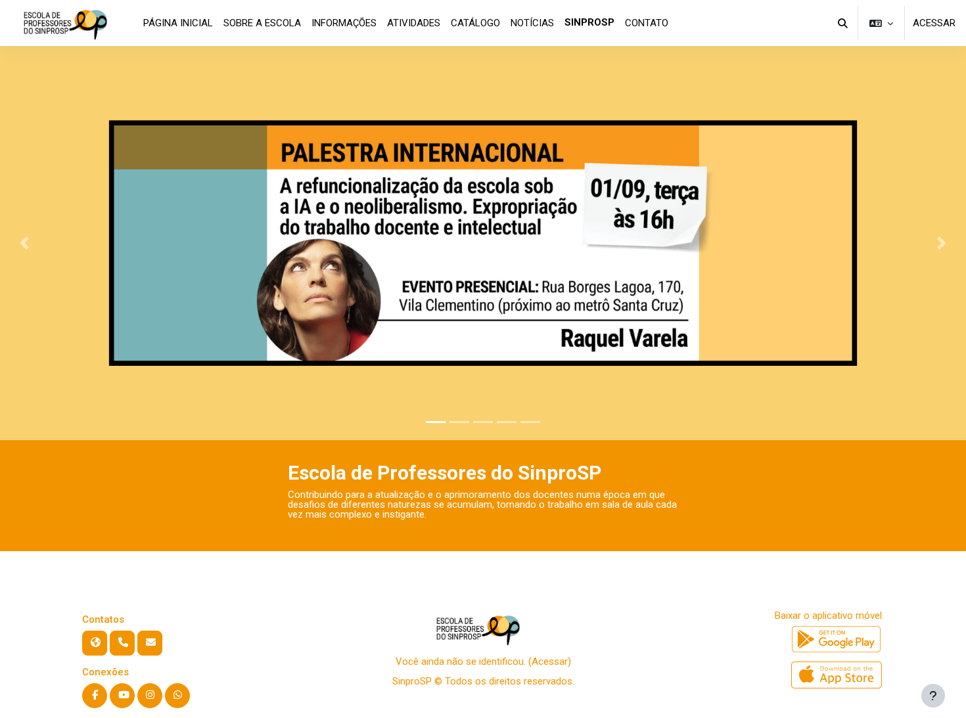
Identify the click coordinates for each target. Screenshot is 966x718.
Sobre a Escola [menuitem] (262, 23)
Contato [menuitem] (646, 23)
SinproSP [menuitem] (589, 22)
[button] (843, 23)
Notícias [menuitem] (532, 23)
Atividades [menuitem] (413, 23)
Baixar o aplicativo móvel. (829, 615)
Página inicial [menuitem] (178, 23)
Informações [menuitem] (344, 23)
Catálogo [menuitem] (475, 23)
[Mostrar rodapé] (933, 695)
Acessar (934, 23)
